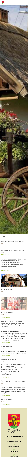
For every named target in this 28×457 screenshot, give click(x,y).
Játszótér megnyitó (6, 346)
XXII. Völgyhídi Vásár (7, 289)
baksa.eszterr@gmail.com (14, 446)
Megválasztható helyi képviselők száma (12, 250)
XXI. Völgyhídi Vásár (7, 312)
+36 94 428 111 (14, 451)
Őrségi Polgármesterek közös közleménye (13, 381)
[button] (26, 2)
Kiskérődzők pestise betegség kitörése (12, 241)
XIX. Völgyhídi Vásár (7, 399)
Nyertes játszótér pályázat (8, 360)
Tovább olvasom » (5, 246)
